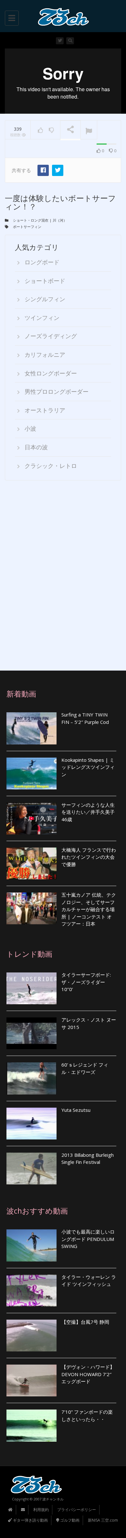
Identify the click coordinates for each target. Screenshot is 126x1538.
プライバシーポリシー (76, 1509)
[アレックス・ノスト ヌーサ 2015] (31, 1033)
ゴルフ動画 (69, 1520)
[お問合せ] (23, 1509)
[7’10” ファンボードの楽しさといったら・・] (31, 1425)
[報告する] (89, 130)
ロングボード (42, 262)
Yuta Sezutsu (75, 1110)
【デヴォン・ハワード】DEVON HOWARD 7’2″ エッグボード (88, 1374)
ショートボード (45, 281)
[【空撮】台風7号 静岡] (31, 1335)
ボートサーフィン (27, 226)
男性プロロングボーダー (57, 391)
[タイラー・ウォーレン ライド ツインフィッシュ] (31, 1290)
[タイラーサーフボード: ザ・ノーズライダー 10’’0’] (31, 988)
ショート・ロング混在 (30, 220)
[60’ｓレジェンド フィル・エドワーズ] (31, 1078)
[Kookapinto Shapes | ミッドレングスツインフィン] (31, 773)
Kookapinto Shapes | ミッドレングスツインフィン (88, 767)
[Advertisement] (63, 575)
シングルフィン (45, 299)
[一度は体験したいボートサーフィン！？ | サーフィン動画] (61, 16)
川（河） (60, 220)
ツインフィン (42, 317)
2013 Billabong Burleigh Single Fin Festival (87, 1158)
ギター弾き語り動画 (30, 1520)
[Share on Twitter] (57, 170)
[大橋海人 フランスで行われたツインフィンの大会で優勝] (31, 863)
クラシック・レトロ (51, 466)
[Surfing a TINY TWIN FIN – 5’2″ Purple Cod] (31, 728)
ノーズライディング (51, 336)
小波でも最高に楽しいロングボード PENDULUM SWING (88, 1238)
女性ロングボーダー (51, 373)
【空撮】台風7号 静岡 (85, 1322)
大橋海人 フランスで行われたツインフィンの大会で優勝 (88, 857)
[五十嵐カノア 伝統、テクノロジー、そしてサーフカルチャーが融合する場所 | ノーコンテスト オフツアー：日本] (31, 908)
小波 (30, 428)
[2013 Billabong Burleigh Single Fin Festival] (31, 1168)
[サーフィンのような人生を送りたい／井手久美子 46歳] (31, 818)
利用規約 (41, 1509)
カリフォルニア (45, 354)
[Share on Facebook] (43, 170)
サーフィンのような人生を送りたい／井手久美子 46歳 (88, 812)
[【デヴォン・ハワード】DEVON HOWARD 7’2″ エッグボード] (31, 1380)
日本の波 (36, 447)
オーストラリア (45, 410)
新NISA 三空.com (103, 1520)
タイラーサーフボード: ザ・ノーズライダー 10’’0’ (86, 981)
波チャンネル (53, 1499)
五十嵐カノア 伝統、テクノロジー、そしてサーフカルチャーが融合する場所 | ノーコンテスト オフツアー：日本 (88, 909)
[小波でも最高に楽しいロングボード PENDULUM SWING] (31, 1245)
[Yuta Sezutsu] (31, 1123)
